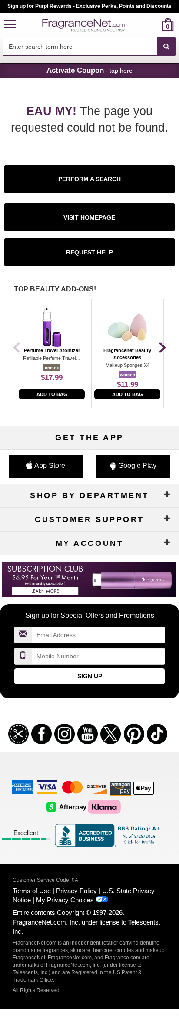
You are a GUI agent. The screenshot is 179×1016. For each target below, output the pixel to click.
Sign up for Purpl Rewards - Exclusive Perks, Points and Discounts (89, 6)
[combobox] (89, 46)
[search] (154, 25)
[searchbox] (80, 46)
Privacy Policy (76, 890)
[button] (10, 24)
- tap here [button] (89, 70)
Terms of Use (32, 890)
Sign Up (89, 676)
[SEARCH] (166, 46)
